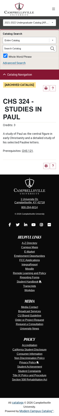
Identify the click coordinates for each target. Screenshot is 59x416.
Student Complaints (29, 371)
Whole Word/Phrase (20, 56)
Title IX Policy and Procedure (29, 375)
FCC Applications (29, 260)
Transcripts (29, 286)
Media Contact (29, 307)
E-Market (29, 251)
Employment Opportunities (29, 256)
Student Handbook (28, 281)
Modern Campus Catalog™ (37, 411)
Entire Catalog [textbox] (12, 40)
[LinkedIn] (25, 225)
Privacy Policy (27, 362)
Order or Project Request (29, 320)
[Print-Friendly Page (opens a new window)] (46, 88)
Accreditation (29, 345)
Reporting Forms (29, 277)
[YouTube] (33, 225)
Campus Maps (29, 247)
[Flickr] (49, 225)
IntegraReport (30, 264)
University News (29, 328)
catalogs (18, 402)
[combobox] (29, 22)
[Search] (52, 48)
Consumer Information (29, 353)
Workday (29, 290)
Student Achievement (29, 366)
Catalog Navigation (19, 74)
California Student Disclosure (29, 349)
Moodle (29, 268)
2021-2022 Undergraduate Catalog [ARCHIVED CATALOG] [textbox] (27, 22)
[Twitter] (17, 225)
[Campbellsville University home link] (19, 9)
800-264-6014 (29, 207)
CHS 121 (27, 151)
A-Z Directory (29, 243)
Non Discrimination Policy (29, 358)
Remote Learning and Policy (29, 273)
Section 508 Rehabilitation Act (29, 379)
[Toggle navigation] (53, 9)
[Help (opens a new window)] (53, 88)
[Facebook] (9, 225)
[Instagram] (41, 225)
